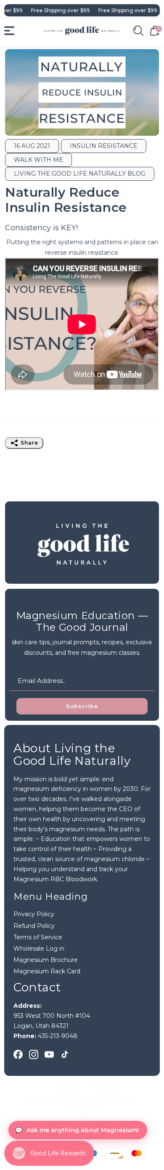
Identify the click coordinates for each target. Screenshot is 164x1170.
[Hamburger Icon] (9, 31)
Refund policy (44, 1101)
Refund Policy (34, 926)
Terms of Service (37, 937)
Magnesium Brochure (45, 960)
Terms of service (118, 1101)
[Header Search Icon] (138, 31)
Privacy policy (80, 1101)
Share (29, 443)
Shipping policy (82, 1110)
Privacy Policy (33, 914)
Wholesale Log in (38, 948)
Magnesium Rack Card (46, 971)
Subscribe (82, 706)
